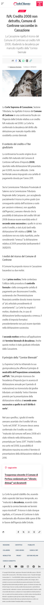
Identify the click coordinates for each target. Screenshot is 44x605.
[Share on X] (19, 61)
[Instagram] (28, 566)
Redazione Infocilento (15, 67)
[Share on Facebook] (16, 61)
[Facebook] (4, 566)
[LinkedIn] (39, 566)
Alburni (22, 11)
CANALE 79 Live (39, 3)
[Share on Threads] (27, 61)
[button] (3, 4)
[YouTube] (16, 566)
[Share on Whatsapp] (23, 61)
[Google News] (22, 566)
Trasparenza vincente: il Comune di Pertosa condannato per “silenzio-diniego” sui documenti (21, 478)
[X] (10, 566)
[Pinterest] (33, 566)
